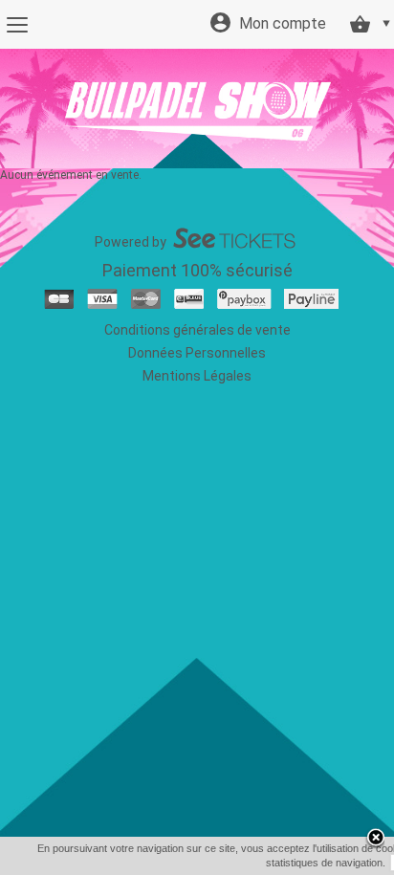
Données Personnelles (197, 353)
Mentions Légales (197, 375)
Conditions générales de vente (197, 330)
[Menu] (16, 25)
